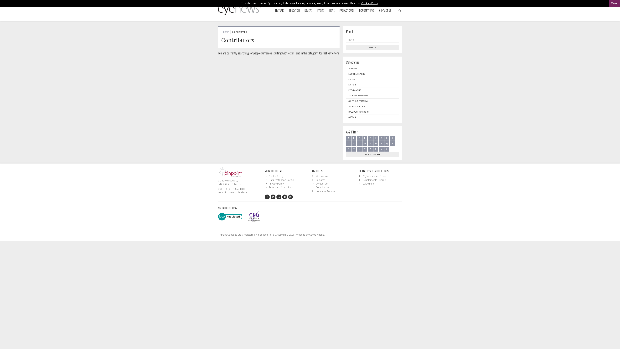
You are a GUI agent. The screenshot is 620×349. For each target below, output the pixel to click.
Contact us (385, 10)
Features (279, 10)
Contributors (322, 187)
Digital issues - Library (374, 176)
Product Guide (347, 10)
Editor (351, 79)
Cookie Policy (276, 176)
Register (320, 180)
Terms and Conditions (281, 187)
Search (372, 47)
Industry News (366, 10)
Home (226, 32)
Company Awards (325, 191)
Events (321, 10)
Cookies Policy (369, 3)
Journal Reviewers (358, 96)
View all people (372, 154)
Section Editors (356, 106)
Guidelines (368, 183)
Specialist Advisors (358, 112)
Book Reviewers (356, 74)
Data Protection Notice (281, 180)
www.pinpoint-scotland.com (233, 192)
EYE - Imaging (354, 90)
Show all (353, 117)
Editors (352, 85)
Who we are (322, 176)
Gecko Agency (317, 234)
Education (294, 10)
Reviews (309, 10)
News (332, 10)
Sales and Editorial (358, 101)
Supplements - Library (374, 180)
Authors (352, 69)
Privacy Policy (276, 183)
